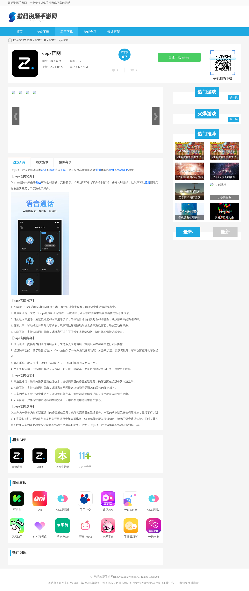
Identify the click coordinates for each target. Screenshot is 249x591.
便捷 (112, 170)
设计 (43, 170)
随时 (147, 182)
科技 (38, 182)
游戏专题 (90, 31)
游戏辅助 (122, 170)
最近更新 (113, 31)
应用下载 (66, 31)
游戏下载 (43, 31)
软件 (38, 40)
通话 (98, 170)
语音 (52, 170)
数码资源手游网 (22, 40)
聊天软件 (49, 40)
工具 (63, 170)
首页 (19, 31)
